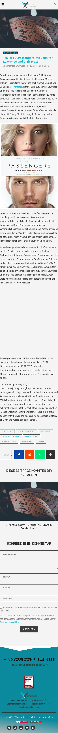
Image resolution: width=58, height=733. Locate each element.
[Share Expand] (50, 454)
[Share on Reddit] (29, 454)
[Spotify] (33, 728)
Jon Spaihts (45, 431)
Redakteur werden (19, 700)
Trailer (41, 442)
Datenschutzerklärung (10, 622)
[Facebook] (9, 728)
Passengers (27, 442)
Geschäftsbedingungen (29, 707)
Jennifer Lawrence (26, 431)
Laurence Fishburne (11, 436)
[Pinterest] (21, 728)
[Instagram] (15, 728)
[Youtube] (27, 728)
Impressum (37, 700)
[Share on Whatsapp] (40, 454)
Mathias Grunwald (16, 66)
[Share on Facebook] (19, 454)
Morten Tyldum (9, 442)
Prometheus (18, 87)
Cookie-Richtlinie (39, 704)
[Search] (54, 4)
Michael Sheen (31, 436)
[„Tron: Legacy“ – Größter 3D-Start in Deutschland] (29, 501)
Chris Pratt (7, 431)
